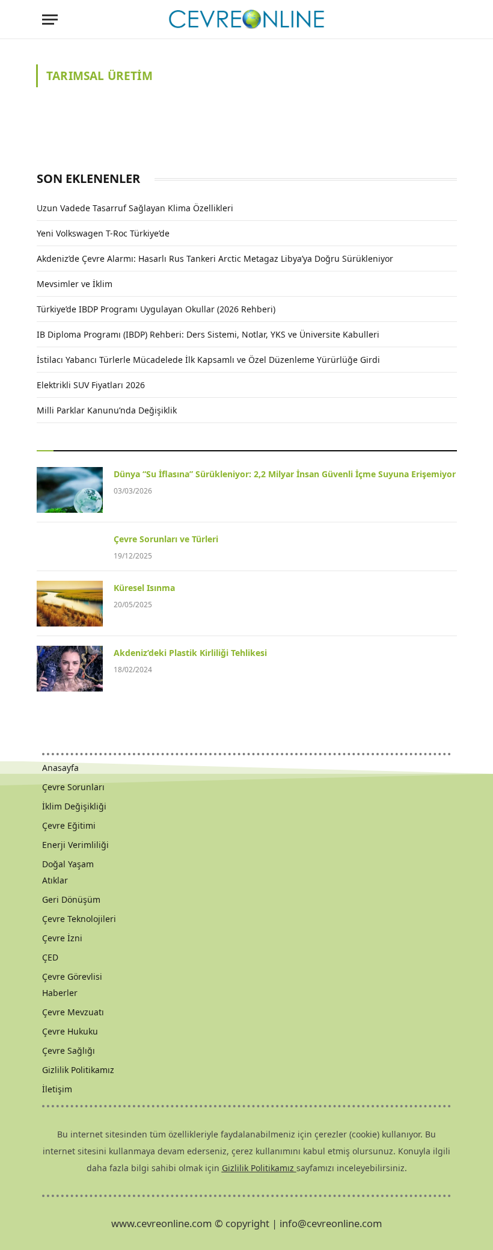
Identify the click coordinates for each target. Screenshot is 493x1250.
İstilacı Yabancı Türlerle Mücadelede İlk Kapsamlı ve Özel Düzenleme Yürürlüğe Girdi (208, 359)
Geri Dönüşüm (71, 899)
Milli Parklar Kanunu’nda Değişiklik (107, 410)
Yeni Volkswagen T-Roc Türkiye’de (103, 233)
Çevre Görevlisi (72, 976)
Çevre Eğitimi (69, 825)
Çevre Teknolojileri (79, 918)
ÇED (50, 957)
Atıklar (55, 880)
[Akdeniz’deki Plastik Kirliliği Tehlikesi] (70, 669)
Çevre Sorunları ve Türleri (166, 539)
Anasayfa (60, 767)
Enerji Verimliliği (75, 844)
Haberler (60, 992)
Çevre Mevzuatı (73, 1012)
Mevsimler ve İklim (74, 283)
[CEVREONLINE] (246, 19)
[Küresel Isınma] (70, 604)
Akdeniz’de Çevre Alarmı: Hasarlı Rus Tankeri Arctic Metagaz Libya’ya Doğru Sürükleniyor (215, 258)
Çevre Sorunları (73, 787)
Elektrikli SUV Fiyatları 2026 (91, 385)
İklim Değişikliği (74, 806)
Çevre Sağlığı (68, 1050)
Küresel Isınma (144, 587)
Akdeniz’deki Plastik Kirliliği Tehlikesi (190, 652)
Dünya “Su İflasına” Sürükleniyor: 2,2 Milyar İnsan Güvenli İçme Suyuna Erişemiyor (285, 474)
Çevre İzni (62, 938)
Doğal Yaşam (68, 864)
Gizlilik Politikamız (78, 1069)
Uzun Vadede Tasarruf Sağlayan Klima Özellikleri (135, 208)
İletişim (57, 1089)
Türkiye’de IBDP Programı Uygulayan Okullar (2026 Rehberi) (156, 309)
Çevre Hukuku (70, 1031)
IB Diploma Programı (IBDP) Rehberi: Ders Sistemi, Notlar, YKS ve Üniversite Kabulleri (208, 334)
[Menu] (50, 19)
